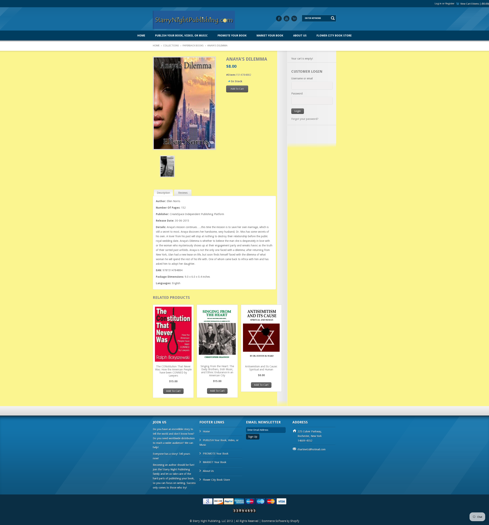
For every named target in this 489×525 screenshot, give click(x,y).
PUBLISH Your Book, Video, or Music (181, 35)
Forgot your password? (304, 118)
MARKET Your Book (270, 35)
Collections (171, 45)
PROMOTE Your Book (232, 35)
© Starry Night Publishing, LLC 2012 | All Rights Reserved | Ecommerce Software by (240, 520)
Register (449, 3)
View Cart (474, 3)
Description (163, 192)
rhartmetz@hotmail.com (311, 449)
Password (297, 93)
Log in (438, 3)
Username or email (302, 78)
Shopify (294, 520)
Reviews (183, 192)
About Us (300, 35)
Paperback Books (193, 45)
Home (141, 35)
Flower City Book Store (334, 35)
